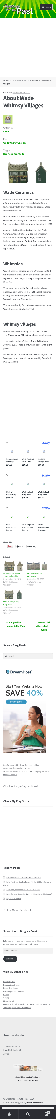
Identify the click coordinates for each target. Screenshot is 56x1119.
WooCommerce (34, 1102)
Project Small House (12, 985)
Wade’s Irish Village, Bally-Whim (43, 626)
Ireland (6, 994)
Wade (21, 153)
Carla (6, 131)
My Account (9, 1114)
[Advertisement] (28, 47)
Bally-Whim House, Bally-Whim (15, 624)
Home (8, 80)
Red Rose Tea (10, 153)
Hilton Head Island (11, 988)
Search (28, 1114)
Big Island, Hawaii (13, 898)
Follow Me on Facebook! (17, 910)
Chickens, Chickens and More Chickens (23, 889)
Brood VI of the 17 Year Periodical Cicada (23, 877)
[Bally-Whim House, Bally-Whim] (37, 566)
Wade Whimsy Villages (22, 80)
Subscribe (10, 958)
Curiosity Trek (9, 981)
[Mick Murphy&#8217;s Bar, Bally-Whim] (13, 594)
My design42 (8, 1001)
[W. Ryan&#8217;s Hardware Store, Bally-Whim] (13, 566)
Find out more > (10, 774)
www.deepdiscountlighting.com (16, 768)
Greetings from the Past (13, 991)
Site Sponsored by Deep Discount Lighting (21, 765)
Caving (6, 998)
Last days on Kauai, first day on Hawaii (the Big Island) (29, 894)
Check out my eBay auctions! (20, 786)
